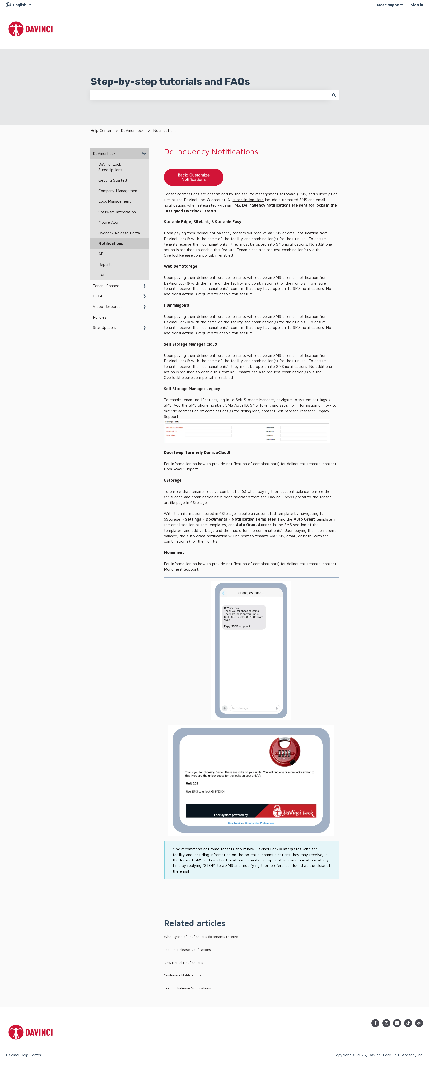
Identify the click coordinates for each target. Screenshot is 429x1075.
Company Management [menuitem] (118, 190)
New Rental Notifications (183, 962)
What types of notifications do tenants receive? (202, 936)
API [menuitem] (101, 253)
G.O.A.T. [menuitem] (99, 296)
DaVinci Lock (132, 130)
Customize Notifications (182, 975)
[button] (145, 154)
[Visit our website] (419, 1023)
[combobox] (209, 95)
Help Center (101, 130)
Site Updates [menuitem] (104, 327)
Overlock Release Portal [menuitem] (119, 233)
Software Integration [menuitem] (117, 212)
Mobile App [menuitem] (108, 222)
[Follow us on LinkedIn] (397, 1023)
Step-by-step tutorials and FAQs (170, 81)
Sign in (417, 5)
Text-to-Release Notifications (187, 949)
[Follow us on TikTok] (408, 1023)
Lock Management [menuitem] (114, 201)
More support (390, 5)
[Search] (334, 95)
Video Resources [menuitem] (107, 306)
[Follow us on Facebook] (375, 1023)
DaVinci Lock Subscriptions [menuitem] (110, 167)
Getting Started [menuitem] (112, 180)
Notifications (164, 130)
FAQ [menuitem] (102, 275)
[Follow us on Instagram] (386, 1023)
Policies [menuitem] (99, 317)
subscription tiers (248, 199)
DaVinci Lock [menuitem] (104, 153)
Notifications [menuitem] (110, 243)
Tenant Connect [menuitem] (107, 285)
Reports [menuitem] (105, 264)
